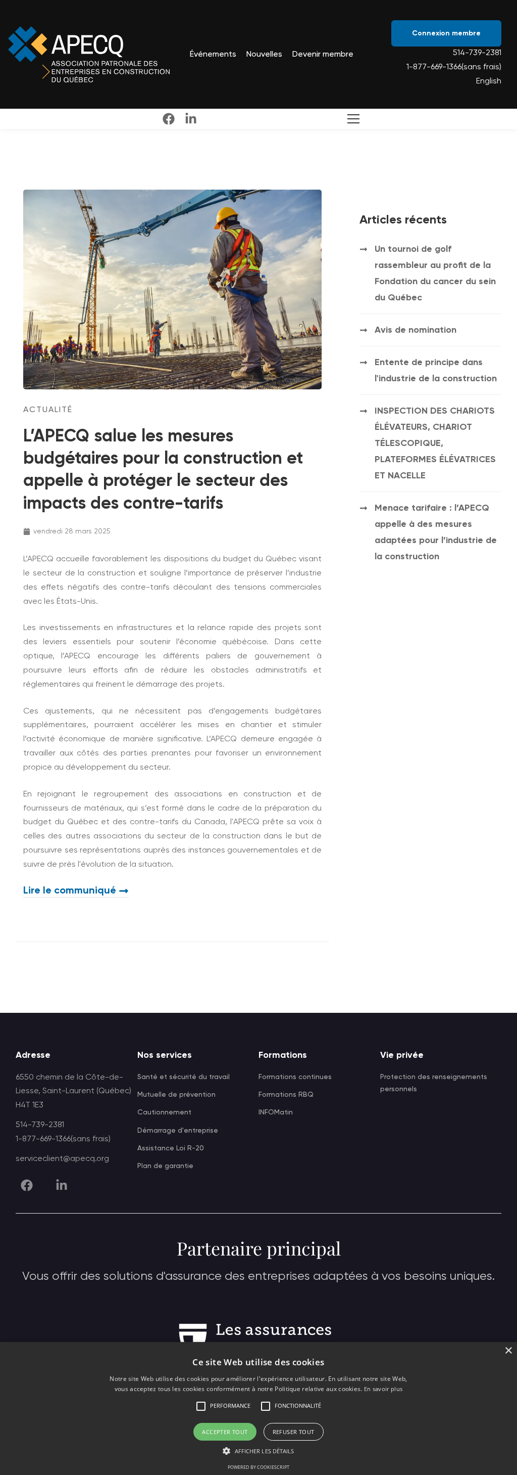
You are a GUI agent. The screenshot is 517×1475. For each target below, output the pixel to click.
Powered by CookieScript (258, 1467)
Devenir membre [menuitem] (322, 55)
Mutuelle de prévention (176, 1094)
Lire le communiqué (69, 891)
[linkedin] (191, 119)
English (488, 81)
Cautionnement (164, 1112)
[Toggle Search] (351, 118)
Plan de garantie (165, 1166)
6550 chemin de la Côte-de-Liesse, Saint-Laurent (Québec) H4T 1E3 (73, 1092)
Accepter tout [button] (224, 1432)
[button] (201, 1406)
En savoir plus (383, 1389)
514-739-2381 (477, 53)
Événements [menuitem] (213, 55)
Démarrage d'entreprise (177, 1130)
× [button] (508, 1351)
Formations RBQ (286, 1094)
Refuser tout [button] (294, 1432)
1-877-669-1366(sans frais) (453, 67)
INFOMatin (275, 1112)
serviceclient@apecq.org (62, 1159)
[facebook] (169, 119)
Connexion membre (446, 33)
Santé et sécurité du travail (183, 1077)
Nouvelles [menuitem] (264, 55)
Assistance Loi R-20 (170, 1148)
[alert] (258, 1408)
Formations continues (295, 1077)
